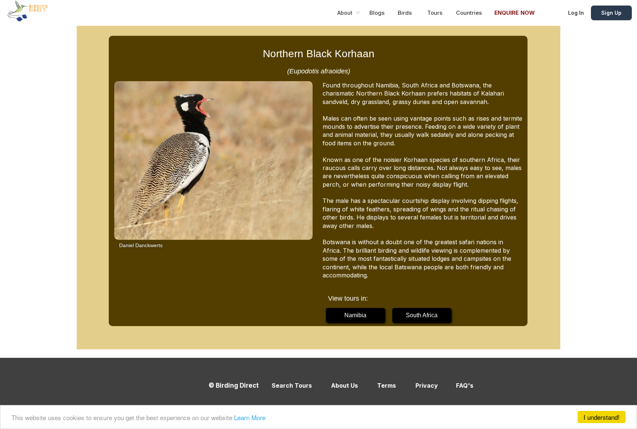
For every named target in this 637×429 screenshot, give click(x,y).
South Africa (422, 315)
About (344, 13)
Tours (434, 12)
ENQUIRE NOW (514, 12)
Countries (469, 12)
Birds (405, 12)
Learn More (249, 417)
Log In (576, 13)
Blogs (376, 12)
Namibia (355, 315)
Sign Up (611, 13)
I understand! (602, 417)
